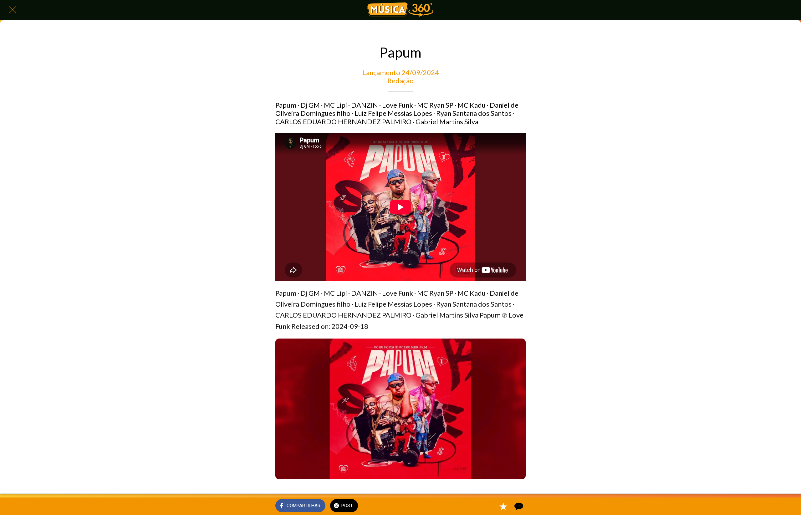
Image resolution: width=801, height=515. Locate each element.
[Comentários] (518, 506)
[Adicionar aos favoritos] (503, 506)
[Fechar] (12, 10)
